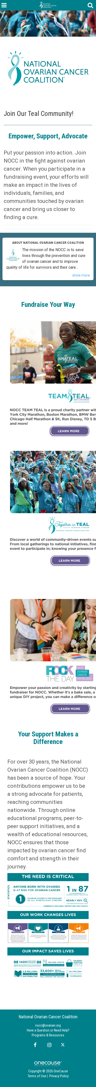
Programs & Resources (48, 1035)
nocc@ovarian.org (48, 1025)
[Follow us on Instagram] (47, 1045)
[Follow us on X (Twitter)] (63, 1045)
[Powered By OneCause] (48, 1063)
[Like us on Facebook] (34, 1045)
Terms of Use (37, 1076)
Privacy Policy (59, 1076)
